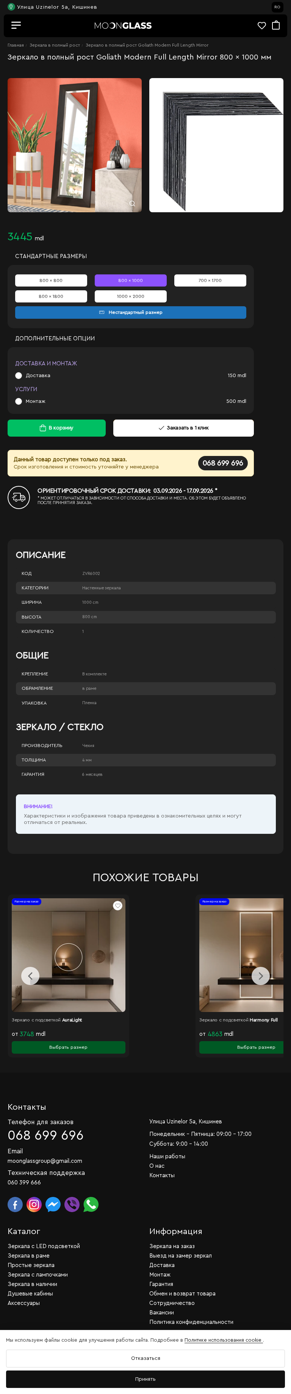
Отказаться (145, 1358)
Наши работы (167, 1156)
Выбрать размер (160, 1047)
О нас (156, 1166)
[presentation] (30, 976)
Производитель (42, 745)
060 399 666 (24, 1183)
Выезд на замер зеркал (180, 1256)
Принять (145, 1379)
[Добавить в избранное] (21, 905)
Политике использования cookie (224, 1340)
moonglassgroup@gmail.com (45, 1161)
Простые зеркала (31, 1265)
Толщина (34, 760)
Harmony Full (167, 1020)
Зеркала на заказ (172, 1246)
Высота (31, 617)
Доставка (38, 375)
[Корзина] (276, 25)
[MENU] (16, 25)
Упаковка (34, 703)
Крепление (35, 674)
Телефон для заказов (41, 1122)
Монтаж (35, 401)
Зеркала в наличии (32, 1284)
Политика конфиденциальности (191, 1322)
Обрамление (37, 688)
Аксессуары (24, 1303)
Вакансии (161, 1313)
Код (26, 573)
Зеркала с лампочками (38, 1275)
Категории (35, 588)
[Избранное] (265, 25)
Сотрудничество (172, 1303)
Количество (38, 631)
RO (277, 7)
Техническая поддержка (46, 1173)
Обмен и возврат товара (182, 1294)
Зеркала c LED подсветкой (44, 1246)
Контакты (162, 1175)
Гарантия (33, 774)
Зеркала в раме (29, 1256)
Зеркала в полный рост (55, 45)
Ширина (32, 602)
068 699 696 (223, 463)
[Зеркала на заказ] (123, 25)
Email (15, 1151)
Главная (16, 45)
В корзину (61, 428)
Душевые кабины (30, 1294)
